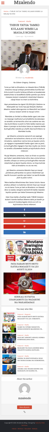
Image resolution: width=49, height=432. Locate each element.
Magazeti (28, 314)
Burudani (28, 429)
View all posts (24, 407)
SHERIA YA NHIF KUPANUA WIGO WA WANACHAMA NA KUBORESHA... (31, 359)
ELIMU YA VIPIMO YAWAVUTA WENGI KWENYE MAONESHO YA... (30, 328)
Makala (34, 429)
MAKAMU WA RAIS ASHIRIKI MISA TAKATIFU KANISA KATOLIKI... (30, 349)
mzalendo (30, 36)
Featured (21, 21)
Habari (14, 429)
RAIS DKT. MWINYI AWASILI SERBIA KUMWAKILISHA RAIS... (31, 338)
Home (6, 11)
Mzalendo (24, 2)
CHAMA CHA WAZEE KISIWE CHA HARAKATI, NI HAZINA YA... (30, 370)
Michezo (20, 429)
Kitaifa (28, 21)
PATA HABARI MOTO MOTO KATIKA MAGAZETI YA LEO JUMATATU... (30, 318)
